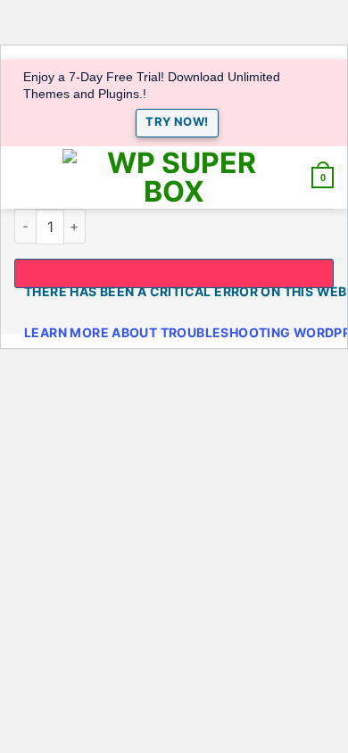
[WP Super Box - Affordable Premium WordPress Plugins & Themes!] (174, 177)
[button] (23, 177)
